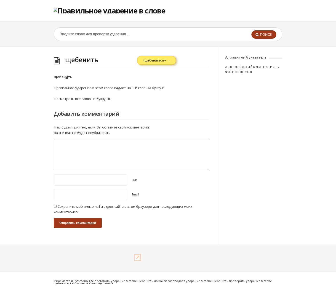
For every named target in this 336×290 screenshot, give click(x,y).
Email (135, 194)
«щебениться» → (156, 60)
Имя (134, 180)
